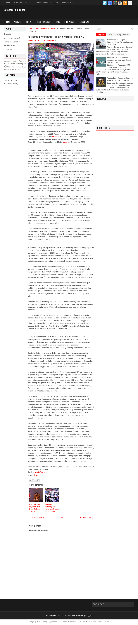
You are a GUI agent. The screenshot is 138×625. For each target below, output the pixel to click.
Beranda (63, 518)
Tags (111, 35)
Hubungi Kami (84, 22)
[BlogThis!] (33, 480)
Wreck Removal (15, 69)
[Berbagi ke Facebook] (38, 480)
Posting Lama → (86, 518)
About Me (8, 50)
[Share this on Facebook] (34, 475)
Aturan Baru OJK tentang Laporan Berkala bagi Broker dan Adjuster (119, 60)
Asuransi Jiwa (10, 61)
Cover (7, 66)
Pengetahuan (67, 2)
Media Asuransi (41, 472)
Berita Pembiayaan (42, 29)
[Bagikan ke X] (35, 480)
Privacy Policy (9, 46)
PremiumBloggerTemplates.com (80, 622)
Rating (24, 67)
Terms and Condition (12, 42)
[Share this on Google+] (40, 475)
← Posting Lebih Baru (37, 518)
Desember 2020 (10, 84)
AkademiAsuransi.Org (12, 38)
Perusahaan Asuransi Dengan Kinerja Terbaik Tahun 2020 (120, 79)
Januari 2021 (9, 80)
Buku (56, 2)
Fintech (14, 67)
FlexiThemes (41, 622)
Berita (28, 2)
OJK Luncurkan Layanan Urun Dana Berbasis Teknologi (35, 507)
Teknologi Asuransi (43, 2)
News (53, 29)
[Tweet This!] (36, 475)
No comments (48, 40)
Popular (101, 35)
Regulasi (7, 69)
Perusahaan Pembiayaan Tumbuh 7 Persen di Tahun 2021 (57, 36)
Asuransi (18, 2)
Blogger (88, 615)
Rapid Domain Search (101, 622)
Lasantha (64, 622)
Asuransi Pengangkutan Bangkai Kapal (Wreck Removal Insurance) (120, 42)
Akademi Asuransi (14, 9)
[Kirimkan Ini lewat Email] (30, 480)
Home (8, 2)
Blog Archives (122, 35)
